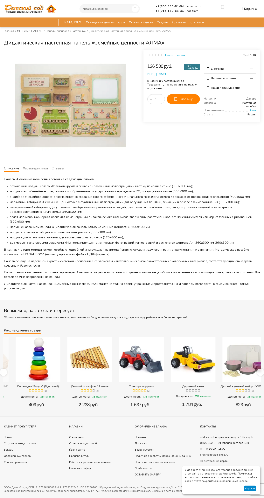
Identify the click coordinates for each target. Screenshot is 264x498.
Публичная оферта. (111, 491)
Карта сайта (77, 450)
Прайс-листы (143, 468)
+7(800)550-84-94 (170, 6)
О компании (77, 437)
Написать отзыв (174, 55)
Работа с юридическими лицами (90, 462)
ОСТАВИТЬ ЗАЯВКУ (148, 474)
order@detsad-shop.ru (214, 455)
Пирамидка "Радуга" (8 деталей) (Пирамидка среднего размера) (29, 386)
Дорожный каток (184, 386)
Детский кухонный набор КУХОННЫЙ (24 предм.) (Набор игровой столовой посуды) (235, 386)
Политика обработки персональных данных (163, 456)
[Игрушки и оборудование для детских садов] (31, 8)
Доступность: (20, 397)
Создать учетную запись (20, 443)
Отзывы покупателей (83, 443)
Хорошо (250, 488)
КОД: (246, 55)
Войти (8, 437)
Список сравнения (15, 462)
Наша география (80, 468)
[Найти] (135, 8)
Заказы (8, 450)
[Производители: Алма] (192, 67)
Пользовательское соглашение (155, 462)
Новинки (140, 437)
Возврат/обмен (144, 450)
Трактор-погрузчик (132, 386)
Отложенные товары (17, 456)
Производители (79, 456)
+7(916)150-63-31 (170, 11)
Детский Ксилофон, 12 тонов (80, 386)
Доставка (141, 443)
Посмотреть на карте (214, 461)
